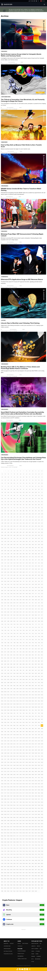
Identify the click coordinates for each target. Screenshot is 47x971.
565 (17, 593)
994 (2, 688)
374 (33, 550)
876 (26, 661)
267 (5, 529)
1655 (11, 832)
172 (14, 507)
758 (8, 636)
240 (8, 523)
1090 (39, 707)
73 (11, 486)
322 (2, 541)
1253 (24, 744)
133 (23, 498)
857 (11, 658)
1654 (8, 832)
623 (23, 606)
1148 (2, 722)
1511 (42, 799)
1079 (5, 707)
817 (17, 648)
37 (29, 477)
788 (14, 642)
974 (27, 682)
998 (14, 688)
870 (8, 661)
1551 (36, 808)
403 (36, 556)
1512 (2, 802)
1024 (8, 694)
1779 (5, 860)
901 (17, 667)
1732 (33, 848)
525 (23, 584)
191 (29, 510)
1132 (39, 716)
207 (36, 514)
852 (39, 655)
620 (14, 606)
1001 (23, 688)
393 (5, 556)
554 (27, 590)
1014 (20, 691)
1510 (39, 799)
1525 (42, 802)
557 (36, 590)
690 (14, 621)
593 (17, 599)
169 (5, 507)
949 (36, 676)
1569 (5, 814)
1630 (20, 826)
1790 (39, 860)
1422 (27, 780)
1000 (20, 688)
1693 (42, 839)
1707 (42, 842)
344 (27, 544)
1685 (17, 839)
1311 (29, 756)
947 (30, 676)
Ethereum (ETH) (5, 276)
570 (33, 593)
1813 (23, 866)
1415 (5, 780)
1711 (11, 845)
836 (33, 652)
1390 (14, 774)
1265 (17, 747)
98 (2, 492)
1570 (8, 814)
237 (42, 520)
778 (26, 639)
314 (20, 538)
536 (14, 587)
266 (2, 529)
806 (27, 645)
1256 (33, 744)
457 (30, 569)
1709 (5, 845)
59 (11, 483)
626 (33, 606)
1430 (8, 783)
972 (20, 682)
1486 (8, 796)
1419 (17, 780)
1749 (42, 851)
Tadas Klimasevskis (6, 329)
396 (14, 556)
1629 (17, 826)
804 (20, 645)
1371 (42, 768)
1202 (39, 731)
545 (42, 587)
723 (30, 627)
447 (42, 566)
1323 (24, 759)
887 (17, 664)
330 (26, 541)
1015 (23, 691)
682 (33, 618)
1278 (14, 750)
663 (17, 615)
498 (27, 578)
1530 (14, 805)
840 (2, 655)
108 (32, 492)
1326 (33, 759)
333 (36, 541)
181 (42, 507)
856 (8, 658)
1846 (39, 872)
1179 (11, 728)
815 (11, 648)
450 (8, 569)
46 (14, 480)
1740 (14, 851)
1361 (11, 768)
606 (14, 602)
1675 (30, 836)
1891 (5, 885)
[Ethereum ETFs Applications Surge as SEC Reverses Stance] (23, 274)
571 (36, 593)
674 (8, 618)
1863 (5, 878)
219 (29, 517)
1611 (5, 823)
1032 (33, 694)
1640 (8, 829)
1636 (39, 826)
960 (27, 679)
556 (33, 590)
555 (30, 590)
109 (36, 492)
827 (5, 652)
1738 (8, 851)
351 (5, 547)
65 (29, 483)
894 (39, 664)
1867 (17, 878)
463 (5, 572)
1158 (33, 722)
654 (33, 612)
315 (23, 538)
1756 (20, 854)
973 (23, 682)
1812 (20, 866)
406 (2, 560)
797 (42, 642)
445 (36, 566)
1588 (21, 817)
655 (36, 612)
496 (20, 578)
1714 (20, 845)
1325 (30, 759)
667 (30, 615)
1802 (33, 863)
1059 (30, 701)
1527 (5, 805)
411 (17, 560)
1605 (30, 820)
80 (32, 486)
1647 (30, 829)
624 (27, 606)
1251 (17, 744)
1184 (27, 728)
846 (20, 655)
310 (8, 538)
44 (8, 480)
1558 (14, 811)
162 (26, 504)
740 (39, 630)
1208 (14, 734)
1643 (17, 829)
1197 (23, 731)
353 (11, 547)
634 (14, 609)
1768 (14, 857)
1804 (39, 863)
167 (42, 504)
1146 (39, 719)
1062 (39, 701)
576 (8, 596)
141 (5, 501)
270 (14, 529)
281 (5, 532)
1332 (8, 762)
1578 (33, 814)
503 (42, 578)
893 (36, 664)
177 (29, 507)
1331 (5, 762)
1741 (17, 851)
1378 (20, 771)
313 (17, 538)
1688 (27, 839)
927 (11, 673)
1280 (21, 750)
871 (11, 661)
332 (33, 541)
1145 (36, 719)
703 (11, 624)
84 (2, 489)
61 (17, 483)
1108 (8, 713)
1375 (11, 771)
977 (36, 682)
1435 (24, 783)
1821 (5, 869)
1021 (42, 691)
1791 (42, 860)
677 (17, 618)
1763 (42, 854)
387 (30, 553)
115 (11, 495)
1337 (24, 762)
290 (33, 532)
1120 (2, 716)
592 (14, 599)
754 (39, 633)
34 (20, 477)
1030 (27, 694)
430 (33, 563)
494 (14, 578)
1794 (8, 863)
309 (5, 538)
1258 (39, 744)
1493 (30, 796)
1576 (27, 814)
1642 (14, 829)
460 (39, 569)
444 (33, 566)
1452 (33, 786)
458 (33, 569)
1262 (8, 747)
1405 (17, 777)
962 (33, 679)
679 (23, 618)
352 (8, 547)
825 (42, 648)
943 (17, 676)
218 (26, 517)
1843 (30, 872)
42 (2, 480)
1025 (11, 694)
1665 (42, 832)
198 (8, 514)
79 (29, 486)
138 (39, 498)
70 (2, 486)
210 (2, 517)
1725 (11, 848)
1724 (8, 848)
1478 (27, 793)
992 (39, 685)
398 (20, 556)
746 (14, 633)
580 (20, 596)
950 (39, 676)
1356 (39, 765)
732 (14, 630)
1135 (5, 719)
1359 (5, 768)
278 (39, 529)
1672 (21, 836)
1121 (5, 716)
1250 (14, 744)
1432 (14, 783)
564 (14, 593)
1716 (27, 845)
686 (2, 621)
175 (23, 507)
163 (29, 504)
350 (2, 547)
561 (5, 593)
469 (23, 572)
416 (33, 560)
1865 (11, 878)
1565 (36, 811)
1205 (5, 734)
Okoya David (4, 151)
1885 (30, 882)
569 (30, 593)
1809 (11, 866)
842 (8, 655)
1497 (42, 796)
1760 (33, 854)
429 (30, 563)
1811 (17, 866)
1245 (42, 740)
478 (8, 575)
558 (39, 590)
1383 (36, 771)
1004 (33, 688)
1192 (8, 731)
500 (33, 578)
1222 (14, 737)
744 (8, 633)
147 (23, 501)
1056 (20, 701)
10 (32, 471)
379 (5, 553)
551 (17, 590)
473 (36, 572)
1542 (8, 808)
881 (42, 661)
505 (5, 581)
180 (39, 507)
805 (23, 645)
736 (26, 630)
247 (30, 523)
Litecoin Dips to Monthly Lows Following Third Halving (20, 323)
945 (23, 676)
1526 (2, 805)
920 (33, 670)
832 (20, 652)
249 (36, 523)
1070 (20, 704)
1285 (36, 750)
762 (20, 636)
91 (23, 489)
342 (20, 544)
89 (17, 489)
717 (11, 627)
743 (5, 633)
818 (20, 648)
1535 (30, 805)
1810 (14, 866)
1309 (24, 756)
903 (23, 667)
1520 (27, 802)
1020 (39, 691)
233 (30, 520)
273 (23, 529)
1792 (2, 863)
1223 (17, 737)
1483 (42, 793)
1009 (5, 691)
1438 (33, 783)
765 (30, 636)
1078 (2, 707)
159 (17, 504)
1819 (42, 866)
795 (36, 642)
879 (36, 661)
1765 (5, 857)
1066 (8, 704)
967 (5, 682)
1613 (11, 823)
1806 (2, 866)
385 (23, 553)
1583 (5, 817)
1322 (20, 759)
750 (27, 633)
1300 (39, 753)
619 (11, 606)
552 (20, 590)
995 (5, 688)
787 (11, 642)
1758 (27, 854)
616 (2, 606)
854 (2, 658)
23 (29, 474)
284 (14, 532)
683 (36, 618)
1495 (36, 796)
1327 (36, 759)
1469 (42, 790)
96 (38, 489)
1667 (5, 836)
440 (20, 566)
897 (5, 667)
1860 (39, 875)
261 (29, 526)
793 (30, 642)
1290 (8, 753)
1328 (39, 759)
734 (20, 630)
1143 (30, 719)
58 (8, 483)
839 (42, 652)
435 (5, 566)
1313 (36, 756)
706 (20, 624)
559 (42, 590)
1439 (36, 783)
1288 (2, 753)
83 (41, 486)
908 (39, 667)
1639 (5, 829)
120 (26, 495)
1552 (39, 808)
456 (27, 569)
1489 (17, 796)
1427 (42, 780)
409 (11, 560)
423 (11, 563)
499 (30, 578)
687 (5, 621)
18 (14, 474)
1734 (39, 848)
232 (26, 520)
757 (5, 636)
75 (17, 486)
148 (26, 501)
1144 (33, 719)
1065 (5, 704)
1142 (27, 719)
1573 (17, 814)
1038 (8, 698)
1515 (11, 802)
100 (8, 492)
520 (8, 584)
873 (17, 661)
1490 (20, 796)
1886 (33, 882)
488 (39, 575)
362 (39, 547)
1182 (20, 728)
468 (20, 572)
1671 (17, 836)
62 (20, 483)
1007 (42, 688)
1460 (14, 790)
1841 (23, 872)
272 (20, 529)
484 (27, 575)
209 (42, 514)
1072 (27, 704)
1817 (36, 866)
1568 (2, 814)
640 (33, 609)
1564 (33, 811)
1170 (27, 725)
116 (14, 495)
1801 (30, 863)
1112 (20, 713)
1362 (14, 768)
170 (8, 507)
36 (26, 477)
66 (32, 483)
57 (5, 483)
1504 (20, 799)
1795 (11, 863)
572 (39, 593)
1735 (42, 848)
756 (2, 636)
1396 (33, 774)
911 (5, 670)
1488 (14, 796)
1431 (11, 783)
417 (36, 560)
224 (2, 520)
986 (20, 685)
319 (36, 538)
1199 (30, 731)
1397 (36, 774)
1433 (17, 783)
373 (30, 550)
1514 (8, 802)
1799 (24, 863)
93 (29, 489)
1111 (17, 713)
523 (17, 584)
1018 (33, 691)
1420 (20, 780)
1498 (2, 799)
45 (11, 480)
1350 (20, 765)
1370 (39, 768)
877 (30, 661)
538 (20, 587)
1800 (27, 863)
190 (26, 510)
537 (17, 587)
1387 (5, 774)
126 (2, 498)
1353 (30, 765)
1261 (5, 747)
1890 (2, 885)
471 (29, 572)
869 (5, 661)
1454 (39, 786)
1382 (33, 771)
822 (33, 648)
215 (17, 517)
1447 (17, 786)
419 (42, 560)
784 (2, 642)
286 (20, 532)
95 (35, 489)
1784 (21, 860)
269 (11, 529)
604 (8, 602)
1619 (30, 823)
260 (27, 526)
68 (38, 483)
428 (26, 563)
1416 (8, 780)
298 (14, 535)
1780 (8, 860)
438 (14, 566)
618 (8, 606)
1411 (36, 777)
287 (23, 532)
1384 (39, 771)
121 (29, 495)
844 (14, 655)
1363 (17, 768)
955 (11, 679)
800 (8, 645)
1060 (33, 701)
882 (2, 664)
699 (42, 621)
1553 (42, 808)
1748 (39, 851)
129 (11, 498)
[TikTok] (29, 1)
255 (11, 526)
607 (17, 602)
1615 (17, 823)
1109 (11, 713)
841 (5, 655)
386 (26, 553)
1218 (2, 737)
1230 (39, 737)
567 (23, 593)
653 (30, 612)
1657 (17, 832)
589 (5, 599)
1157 (30, 722)
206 (33, 514)
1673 (24, 836)
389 (36, 553)
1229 (36, 737)
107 (29, 492)
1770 (21, 857)
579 (17, 596)
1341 (36, 762)
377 (42, 550)
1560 (20, 811)
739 (36, 630)
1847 (42, 872)
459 (36, 569)
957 (17, 679)
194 (39, 510)
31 (11, 477)
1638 (2, 829)
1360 (8, 768)
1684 (14, 839)
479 (11, 575)
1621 (36, 823)
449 (5, 569)
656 (39, 612)
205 (30, 514)
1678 (39, 836)
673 (5, 618)
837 (36, 652)
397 (17, 556)
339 (11, 544)
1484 (2, 796)
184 (8, 510)
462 (2, 572)
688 (8, 621)
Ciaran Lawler (17, 62)
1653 (5, 832)
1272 (39, 747)
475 (42, 572)
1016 (27, 691)
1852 (14, 875)
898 (8, 667)
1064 (2, 704)
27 (41, 474)
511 (23, 581)
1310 (27, 756)
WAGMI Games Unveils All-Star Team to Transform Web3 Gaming (21, 189)
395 (11, 556)
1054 (14, 701)
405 (42, 556)
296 (8, 535)
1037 (5, 698)
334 (39, 541)
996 (8, 688)
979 (42, 682)
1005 (36, 688)
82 (38, 486)
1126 (20, 716)
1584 (8, 817)
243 (17, 523)
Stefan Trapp (25, 62)
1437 (30, 783)
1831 (36, 869)
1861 (42, 875)
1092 (2, 710)
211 (5, 517)
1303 (5, 756)
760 (14, 636)
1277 (11, 750)
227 (11, 520)
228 (14, 520)
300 (20, 535)
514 (33, 581)
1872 (33, 878)
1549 (30, 808)
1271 (36, 747)
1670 (14, 836)
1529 (11, 805)
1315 (42, 756)
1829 (30, 869)
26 (38, 474)
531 (42, 584)
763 (23, 636)
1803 (36, 863)
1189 (42, 728)
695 (30, 621)
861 (23, 658)
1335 (17, 762)
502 (39, 578)
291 (36, 532)
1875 (42, 878)
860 (20, 658)
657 (42, 612)
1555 (5, 811)
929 (17, 673)
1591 (30, 817)
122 (32, 495)
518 (2, 584)
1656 (14, 832)
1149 (5, 722)
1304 (8, 756)
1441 (42, 783)
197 (5, 514)
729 (5, 630)
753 (36, 633)
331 (29, 541)
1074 (33, 704)
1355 (36, 765)
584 (33, 596)
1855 (24, 875)
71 (5, 486)
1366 (27, 768)
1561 (23, 811)
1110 (14, 713)
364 (2, 550)
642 (39, 609)
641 (36, 609)
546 (2, 590)
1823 (11, 869)
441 (23, 566)
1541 (5, 808)
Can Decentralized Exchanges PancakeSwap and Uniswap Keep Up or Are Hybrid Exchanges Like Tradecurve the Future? (23, 458)
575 (5, 596)
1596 (2, 820)
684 (39, 618)
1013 (17, 691)
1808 (8, 866)
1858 (33, 875)
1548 (27, 808)
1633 (30, 826)
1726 (14, 848)
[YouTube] (32, 1)
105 (23, 492)
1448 (20, 786)
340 (14, 544)
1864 (8, 878)
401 (29, 556)
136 (32, 498)
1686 (20, 839)
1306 (14, 756)
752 (33, 633)
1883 (24, 882)
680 (27, 618)
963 (36, 679)
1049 (42, 698)
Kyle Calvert (4, 242)
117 (17, 495)
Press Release (4, 374)
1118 (39, 713)
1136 (8, 719)
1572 (14, 814)
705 (17, 624)
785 (5, 642)
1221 (11, 737)
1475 (17, 793)
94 (32, 489)
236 (39, 520)
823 (36, 648)
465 (11, 572)
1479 (30, 793)
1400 (2, 777)
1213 (30, 734)
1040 (14, 698)
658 (2, 615)
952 (2, 679)
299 (17, 535)
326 (14, 541)
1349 (17, 765)
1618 (27, 823)
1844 (33, 872)
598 (33, 599)
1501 (11, 799)
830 (14, 652)
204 (27, 514)
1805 (42, 863)
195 (42, 510)
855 (5, 658)
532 (2, 587)
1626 (8, 826)
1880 (14, 882)
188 (20, 510)
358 (26, 547)
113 (5, 495)
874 (20, 661)
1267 (24, 747)
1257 (36, 744)
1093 (5, 710)
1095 (11, 710)
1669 (11, 836)
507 (11, 581)
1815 (30, 866)
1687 (24, 839)
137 (36, 498)
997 (11, 688)
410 (14, 560)
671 (42, 615)
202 (20, 514)
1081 (11, 707)
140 (2, 501)
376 (39, 550)
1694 (2, 842)
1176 (2, 728)
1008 (2, 691)
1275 (5, 750)
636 (20, 609)
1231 (42, 737)
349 (42, 544)
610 (26, 602)
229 (17, 520)
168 (2, 507)
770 (2, 639)
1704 (33, 842)
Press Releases (5, 185)
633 (11, 609)
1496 (39, 796)
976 (33, 682)
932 (26, 673)
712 (39, 624)
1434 (20, 783)
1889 (42, 882)
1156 (27, 722)
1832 (39, 869)
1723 (5, 848)
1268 (27, 747)
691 (17, 621)
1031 (30, 694)
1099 (24, 710)
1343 (42, 762)
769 (42, 636)
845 (17, 655)
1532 (21, 805)
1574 (20, 814)
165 (36, 504)
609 (23, 602)
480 (14, 575)
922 (39, 670)
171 (11, 507)
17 (11, 474)
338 (8, 544)
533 (5, 587)
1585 (11, 817)
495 (17, 578)
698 (39, 621)
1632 (27, 826)
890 (27, 664)
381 (11, 553)
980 (2, 685)
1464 (27, 790)
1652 (2, 832)
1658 (20, 832)
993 (42, 685)
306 (39, 535)
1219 (5, 737)
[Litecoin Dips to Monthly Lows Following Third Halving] (23, 317)
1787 (30, 860)
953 (5, 679)
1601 (17, 820)
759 (11, 636)
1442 (2, 786)
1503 (17, 799)
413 (23, 560)
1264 (14, 747)
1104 (39, 710)
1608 (39, 820)
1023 (5, 694)
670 (39, 615)
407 (5, 560)
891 (29, 664)
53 (35, 480)
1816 (33, 866)
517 (42, 581)
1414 (2, 780)
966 (2, 682)
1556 (8, 811)
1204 (2, 734)
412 (20, 560)
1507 (30, 799)
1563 (30, 811)
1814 (27, 866)
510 (20, 581)
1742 (21, 851)
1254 (27, 744)
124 (39, 495)
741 (42, 630)
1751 (5, 854)
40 (38, 477)
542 (33, 587)
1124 (14, 716)
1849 (5, 875)
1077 (42, 704)
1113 (23, 713)
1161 (42, 722)
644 (2, 612)
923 (42, 670)
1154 (20, 722)
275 (30, 529)
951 (42, 676)
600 (39, 599)
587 (42, 596)
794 (33, 642)
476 (2, 575)
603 (5, 602)
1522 (33, 802)
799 (5, 645)
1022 (2, 694)
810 (39, 645)
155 (5, 504)
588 (2, 599)
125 (42, 495)
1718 (33, 845)
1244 (39, 740)
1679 (42, 836)
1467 (36, 790)
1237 (17, 740)
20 (20, 474)
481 (17, 575)
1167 (17, 725)
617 (5, 606)
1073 (30, 704)
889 (23, 664)
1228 (33, 737)
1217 (42, 734)
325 (11, 541)
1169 (23, 725)
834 (26, 652)
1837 (11, 872)
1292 (14, 753)
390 (39, 553)
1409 (30, 777)
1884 (27, 882)
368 (14, 550)
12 (38, 471)
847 (23, 655)
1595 (42, 817)
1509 (36, 799)
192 (32, 510)
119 (23, 495)
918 (26, 670)
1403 (11, 777)
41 (41, 477)
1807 (5, 866)
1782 (14, 860)
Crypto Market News (6, 96)
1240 (27, 740)
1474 (14, 793)
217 (23, 517)
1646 (27, 829)
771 (5, 639)
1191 (5, 731)
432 (39, 563)
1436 (27, 783)
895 (42, 664)
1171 (29, 725)
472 (33, 572)
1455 (42, 786)
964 (39, 679)
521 (11, 584)
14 (2, 474)
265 (42, 526)
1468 (39, 790)
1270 (33, 747)
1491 (23, 796)
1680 (2, 839)
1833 (42, 869)
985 (17, 685)
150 (33, 501)
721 (23, 627)
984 (14, 685)
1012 (14, 691)
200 (14, 514)
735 (23, 630)
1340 (33, 762)
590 (8, 599)
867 (42, 658)
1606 (33, 820)
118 (20, 495)
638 (26, 609)
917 (23, 670)
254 (8, 526)
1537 (36, 805)
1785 (24, 860)
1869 (24, 878)
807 (30, 645)
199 (11, 514)
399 (23, 556)
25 (35, 474)
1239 (24, 740)
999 (17, 688)
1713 (17, 845)
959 (23, 679)
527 (30, 584)
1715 (23, 845)
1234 (8, 740)
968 (8, 682)
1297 (30, 753)
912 (8, 670)
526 (27, 584)
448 (2, 569)
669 (36, 615)
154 (2, 504)
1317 (5, 759)
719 (17, 627)
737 (30, 630)
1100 (27, 710)
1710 (8, 845)
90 (20, 489)
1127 (23, 716)
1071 (23, 704)
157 (11, 504)
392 (2, 556)
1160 (39, 722)
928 (14, 673)
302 (26, 535)
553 (23, 590)
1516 (14, 802)
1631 (23, 826)
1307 (17, 756)
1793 (5, 863)
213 (11, 517)
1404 (14, 777)
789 (17, 642)
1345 (5, 765)
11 (35, 471)
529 (36, 584)
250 (39, 523)
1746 (33, 851)
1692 (39, 839)
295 (5, 535)
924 (2, 673)
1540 (2, 808)
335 (42, 541)
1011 (11, 691)
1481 (36, 793)
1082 (14, 707)
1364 (20, 768)
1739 (11, 851)
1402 (8, 777)
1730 (27, 848)
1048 (39, 698)
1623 (42, 823)
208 (39, 514)
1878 (8, 882)
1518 (20, 802)
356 (20, 547)
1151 (11, 722)
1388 (8, 774)
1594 (39, 817)
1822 (8, 869)
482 (20, 575)
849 (30, 655)
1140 (20, 719)
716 (8, 627)
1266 (20, 747)
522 (14, 584)
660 (8, 615)
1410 (33, 777)
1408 (27, 777)
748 (20, 633)
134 (26, 498)
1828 (27, 869)
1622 (39, 823)
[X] (38, 1)
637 (23, 609)
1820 (2, 869)
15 (5, 474)
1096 (14, 710)
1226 (27, 737)
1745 (30, 851)
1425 (36, 780)
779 (30, 639)
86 (8, 489)
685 (42, 618)
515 (36, 581)
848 (26, 655)
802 (14, 645)
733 (17, 630)
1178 (8, 728)
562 (8, 593)
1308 (21, 756)
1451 (30, 786)
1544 (14, 808)
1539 (42, 805)
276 (33, 529)
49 (23, 480)
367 (11, 550)
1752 (8, 854)
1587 (17, 817)
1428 (2, 783)
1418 (14, 780)
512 (26, 581)
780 (33, 639)
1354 (33, 765)
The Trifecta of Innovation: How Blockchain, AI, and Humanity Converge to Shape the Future (23, 100)
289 (30, 532)
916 (20, 670)
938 (2, 676)
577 (11, 596)
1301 (42, 753)
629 (42, 606)
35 (23, 477)
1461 (17, 790)
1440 (39, 783)
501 (36, 578)
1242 (33, 740)
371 (23, 550)
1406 (20, 777)
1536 (33, 805)
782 (39, 639)
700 (2, 624)
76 (20, 486)
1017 (30, 691)
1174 (39, 725)
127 (5, 498)
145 (17, 501)
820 (26, 648)
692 (20, 621)
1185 (30, 728)
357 (23, 547)
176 (26, 507)
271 (17, 529)
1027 (17, 694)
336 (2, 544)
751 (29, 633)
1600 (14, 820)
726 (39, 627)
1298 (33, 753)
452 (14, 569)
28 (2, 477)
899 (11, 667)
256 (14, 526)
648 (14, 612)
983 (11, 685)
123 (36, 495)
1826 (21, 869)
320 (39, 538)
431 (36, 563)
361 (36, 547)
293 (42, 532)
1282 (27, 750)
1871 (30, 878)
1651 (42, 829)
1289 (5, 753)
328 (20, 541)
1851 (11, 875)
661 (11, 615)
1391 (17, 774)
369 (17, 550)
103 (17, 492)
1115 (29, 713)
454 (20, 569)
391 (42, 553)
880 (39, 661)
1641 (11, 829)
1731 (30, 848)
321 (42, 538)
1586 (14, 817)
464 (8, 572)
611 (29, 602)
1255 (30, 744)
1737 (5, 851)
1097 (17, 710)
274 (26, 529)
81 (35, 486)
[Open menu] (44, 4)
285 (17, 532)
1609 (42, 820)
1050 (2, 701)
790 (20, 642)
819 (23, 648)
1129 (30, 716)
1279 (17, 750)
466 (14, 572)
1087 (30, 707)
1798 (21, 863)
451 (11, 569)
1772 (27, 857)
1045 (30, 698)
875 (23, 661)
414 (26, 560)
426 (20, 563)
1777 (42, 857)
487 (36, 575)
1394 (27, 774)
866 (39, 658)
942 (14, 676)
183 (5, 510)
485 (30, 575)
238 (2, 523)
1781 (11, 860)
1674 (27, 836)
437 (11, 566)
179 (36, 507)
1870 (27, 878)
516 (39, 581)
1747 (36, 851)
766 (33, 636)
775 (17, 639)
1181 (17, 728)
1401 (5, 777)
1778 (2, 860)
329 (23, 541)
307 (42, 535)
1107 (5, 713)
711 (35, 624)
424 (14, 563)
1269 (30, 747)
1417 (11, 780)
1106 (2, 713)
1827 (24, 869)
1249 (11, 744)
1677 (36, 836)
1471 (5, 793)
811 (42, 645)
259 (23, 526)
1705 (36, 842)
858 (14, 658)
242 (14, 523)
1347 (11, 765)
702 (8, 624)
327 (17, 541)
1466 (33, 790)
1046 (33, 698)
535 (11, 587)
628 (39, 606)
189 (23, 510)
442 (27, 566)
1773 (30, 857)
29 (5, 477)
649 (17, 612)
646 (8, 612)
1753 (11, 854)
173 (17, 507)
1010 (8, 691)
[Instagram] (36, 1)
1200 (33, 731)
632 (8, 609)
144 (14, 501)
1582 (2, 817)
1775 (36, 857)
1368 (33, 768)
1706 (39, 842)
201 (17, 514)
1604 (27, 820)
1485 (5, 796)
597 (30, 599)
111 (41, 492)
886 (14, 664)
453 (17, 569)
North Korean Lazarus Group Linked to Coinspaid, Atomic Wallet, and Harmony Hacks (21, 55)
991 (36, 685)
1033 (36, 694)
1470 (2, 793)
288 (26, 532)
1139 (17, 719)
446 (39, 566)
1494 (33, 796)
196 (2, 514)
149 (29, 501)
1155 (23, 722)
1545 (17, 808)
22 (26, 474)
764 (27, 636)
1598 (8, 820)
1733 (36, 848)
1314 (39, 756)
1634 (33, 826)
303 (30, 535)
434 (2, 566)
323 (5, 541)
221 (36, 517)
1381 (30, 771)
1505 (24, 799)
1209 (17, 734)
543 (36, 587)
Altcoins (3, 320)
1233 (5, 740)
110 (38, 492)
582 (26, 596)
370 (20, 550)
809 (36, 645)
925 (5, 673)
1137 (11, 719)
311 (11, 538)
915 (17, 670)
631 (5, 609)
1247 (5, 744)
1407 (24, 777)
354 (14, 547)
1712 (14, 845)
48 (20, 480)
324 (8, 541)
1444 (8, 786)
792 (26, 642)
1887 (36, 882)
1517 (17, 802)
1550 (33, 808)
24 (32, 474)
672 (2, 618)
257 (17, 526)
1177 (5, 728)
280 (2, 532)
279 (42, 529)
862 (26, 658)
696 (33, 621)
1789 (36, 860)
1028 (21, 694)
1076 (39, 704)
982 (8, 685)
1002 (27, 688)
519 (5, 584)
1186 (33, 728)
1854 (20, 875)
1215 (36, 734)
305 (36, 535)
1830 (33, 869)
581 (23, 596)
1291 (11, 753)
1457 (5, 790)
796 (39, 642)
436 (8, 566)
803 (17, 645)
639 (30, 609)
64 (26, 483)
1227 (30, 737)
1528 (8, 805)
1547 (24, 808)
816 (14, 648)
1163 (5, 725)
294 (2, 535)
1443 (5, 786)
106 (26, 492)
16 (8, 474)
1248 (8, 744)
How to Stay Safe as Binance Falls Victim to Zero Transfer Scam (21, 146)
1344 (2, 765)
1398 (39, 774)
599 (36, 599)
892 (33, 664)
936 (39, 673)
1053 (11, 701)
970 (14, 682)
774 (14, 639)
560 (2, 593)
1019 (36, 691)
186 (14, 510)
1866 (14, 878)
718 (14, 627)
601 (42, 599)
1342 (39, 762)
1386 (2, 774)
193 (36, 510)
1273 (42, 747)
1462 (20, 790)
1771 (23, 857)
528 (33, 584)
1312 (33, 756)
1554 (2, 811)
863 (30, 658)
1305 (11, 756)
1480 (33, 793)
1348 (14, 765)
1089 (36, 707)
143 (11, 501)
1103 (36, 710)
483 (23, 575)
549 (11, 590)
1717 (30, 845)
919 (29, 670)
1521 (30, 802)
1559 (17, 811)
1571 (11, 814)
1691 (36, 839)
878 (33, 661)
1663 (36, 832)
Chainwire (4, 196)
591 (11, 599)
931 (23, 673)
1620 (33, 823)
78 (26, 486)
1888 (39, 882)
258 (20, 526)
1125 (17, 716)
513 (29, 581)
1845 (36, 872)
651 (23, 612)
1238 (20, 740)
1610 (2, 823)
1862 (2, 878)
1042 (20, 698)
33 (17, 477)
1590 (27, 817)
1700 (20, 842)
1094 (8, 710)
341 (17, 544)
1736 (2, 851)
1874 (39, 878)
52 (32, 480)
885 (11, 664)
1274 (2, 750)
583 (30, 596)
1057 (24, 701)
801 (11, 645)
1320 (14, 759)
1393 (24, 774)
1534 (27, 805)
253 (5, 526)
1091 (42, 707)
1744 (27, 851)
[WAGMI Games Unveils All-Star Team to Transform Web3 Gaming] (23, 183)
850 (33, 655)
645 (5, 612)
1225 (24, 737)
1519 (23, 802)
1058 (27, 701)
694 (27, 621)
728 (2, 630)
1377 (17, 771)
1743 (24, 851)
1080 (8, 707)
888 (20, 664)
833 (23, 652)
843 (11, 655)
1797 (17, 863)
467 (17, 572)
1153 (17, 722)
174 (20, 507)
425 (17, 563)
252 (2, 526)
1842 (27, 872)
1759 (30, 854)
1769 (17, 857)
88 (14, 489)
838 (39, 652)
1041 (17, 698)
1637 (42, 826)
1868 (21, 878)
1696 (8, 842)
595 (23, 599)
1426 (39, 780)
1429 (5, 783)
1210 (20, 734)
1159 (36, 722)
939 (5, 676)
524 (20, 584)
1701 (23, 842)
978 (39, 682)
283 (11, 532)
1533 (24, 805)
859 (17, 658)
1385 (42, 771)
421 (5, 563)
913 (11, 670)
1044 (27, 698)
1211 (23, 734)
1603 (24, 820)
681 (29, 618)
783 (42, 639)
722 (26, 627)
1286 (39, 750)
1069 (17, 704)
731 (11, 630)
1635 (36, 826)
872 (14, 661)
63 (23, 483)
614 (39, 602)
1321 (17, 759)
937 (42, 673)
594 (20, 599)
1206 (8, 734)
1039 (11, 698)
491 (5, 578)
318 (32, 538)
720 (20, 627)
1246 (2, 744)
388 (33, 553)
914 (14, 670)
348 (39, 544)
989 (30, 685)
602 (2, 602)
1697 (11, 842)
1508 (33, 799)
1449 (24, 786)
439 (17, 566)
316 (26, 538)
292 (39, 532)
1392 (21, 774)
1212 (26, 734)
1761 (36, 854)
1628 (14, 826)
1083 (17, 707)
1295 (24, 753)
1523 (36, 802)
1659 (24, 832)
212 (8, 517)
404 (39, 556)
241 (11, 523)
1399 (42, 774)
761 (17, 636)
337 (5, 544)
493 (11, 578)
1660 (27, 832)
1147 (42, 719)
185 (11, 510)
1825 (17, 869)
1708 (2, 845)
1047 (36, 698)
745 (11, 633)
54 (38, 480)
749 (23, 633)
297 (11, 535)
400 (27, 556)
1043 (24, 698)
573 (42, 593)
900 (14, 667)
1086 (27, 707)
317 (29, 538)
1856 (27, 875)
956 (14, 679)
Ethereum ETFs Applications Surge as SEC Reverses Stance (22, 279)
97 (42, 489)
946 (27, 676)
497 (23, 578)
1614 (14, 823)
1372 (2, 771)
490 (2, 578)
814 (8, 648)
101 (11, 492)
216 (20, 517)
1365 (24, 768)
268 (8, 529)
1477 (24, 793)
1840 (20, 872)
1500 (8, 799)
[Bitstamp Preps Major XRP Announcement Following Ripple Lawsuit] (23, 228)
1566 (39, 811)
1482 (39, 793)
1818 (39, 866)
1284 (33, 750)
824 (39, 648)
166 (39, 504)
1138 (14, 719)
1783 (17, 860)
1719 (36, 845)
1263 (11, 747)
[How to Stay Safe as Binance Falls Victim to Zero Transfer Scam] (23, 139)
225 (5, 520)
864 (33, 658)
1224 (21, 737)
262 (33, 526)
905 (30, 667)
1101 (29, 710)
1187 (36, 728)
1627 (11, 826)
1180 (14, 728)
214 (14, 517)
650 (20, 612)
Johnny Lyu (4, 107)
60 (14, 483)
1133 (42, 716)
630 (2, 609)
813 (5, 648)
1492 (27, 796)
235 (36, 520)
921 (36, 670)
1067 (11, 704)
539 (23, 587)
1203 (42, 731)
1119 (42, 713)
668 (33, 615)
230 (20, 520)
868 (2, 661)
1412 (39, 777)
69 (42, 483)
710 (32, 624)
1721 (42, 845)
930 (20, 673)
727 (42, 627)
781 (36, 639)
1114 (26, 713)
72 (8, 486)
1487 (11, 796)
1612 (8, 823)
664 (20, 615)
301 (23, 535)
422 (8, 563)
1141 (23, 719)
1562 (27, 811)
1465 (30, 790)
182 (2, 510)
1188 (39, 728)
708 (26, 624)
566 (20, 593)
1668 (8, 836)
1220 (8, 737)
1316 (2, 759)
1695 (5, 842)
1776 (39, 857)
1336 (21, 762)
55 (42, 480)
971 (17, 682)
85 (5, 489)
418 (39, 560)
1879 (11, 882)
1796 (14, 863)
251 (42, 523)
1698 (14, 842)
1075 (36, 704)
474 (39, 572)
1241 (30, 740)
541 (29, 587)
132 (20, 498)
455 (23, 569)
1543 (11, 808)
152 (39, 501)
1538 (39, 805)
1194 (14, 731)
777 (23, 639)
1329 (42, 759)
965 (42, 679)
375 (36, 550)
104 (20, 492)
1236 (14, 740)
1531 (17, 805)
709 (30, 624)
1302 (2, 756)
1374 (8, 771)
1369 (36, 768)
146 (20, 501)
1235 (11, 740)
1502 (14, 799)
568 (27, 593)
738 (33, 630)
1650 (39, 829)
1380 (27, 771)
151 (35, 501)
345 (30, 544)
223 (42, 517)
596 (27, 599)
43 (5, 480)
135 (29, 498)
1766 (8, 857)
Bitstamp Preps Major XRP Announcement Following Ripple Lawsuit (22, 235)
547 (5, 590)
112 (2, 495)
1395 (30, 774)
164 (33, 504)
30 (8, 477)
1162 (2, 725)
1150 (8, 722)
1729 (24, 848)
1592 (33, 817)
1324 (27, 759)
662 (14, 615)
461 (42, 569)
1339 (30, 762)
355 (17, 547)
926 (8, 673)
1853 (17, 875)
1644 (20, 829)
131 (17, 498)
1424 (33, 780)
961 (29, 679)
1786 (27, 860)
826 (2, 652)
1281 (23, 750)
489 (42, 575)
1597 (5, 820)
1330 (2, 762)
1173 (36, 725)
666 (27, 615)
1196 (20, 731)
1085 (24, 707)
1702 (27, 842)
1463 (24, 790)
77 (23, 486)
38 (32, 477)
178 (32, 507)
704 (14, 624)
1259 (42, 744)
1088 (33, 707)
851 (36, 655)
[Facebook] (31, 1)
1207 (11, 734)
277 (36, 529)
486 (33, 575)
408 (8, 560)
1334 (14, 762)
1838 (14, 872)
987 (23, 685)
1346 (8, 765)
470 (27, 572)
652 (27, 612)
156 (8, 504)
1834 (2, 872)
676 (14, 618)
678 (20, 618)
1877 (5, 882)
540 (27, 587)
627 (36, 606)
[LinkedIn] (34, 1)
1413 (42, 777)
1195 (17, 731)
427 (23, 563)
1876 (2, 882)
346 (33, 544)
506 (8, 581)
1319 (11, 759)
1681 (5, 839)
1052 (8, 701)
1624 (2, 826)
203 (23, 514)
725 (36, 627)
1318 (8, 759)
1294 (20, 753)
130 (14, 498)
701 (5, 624)
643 (42, 609)
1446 (14, 786)
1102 (33, 710)
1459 (11, 790)
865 (36, 658)
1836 (8, 872)
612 (32, 602)
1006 (39, 688)
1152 (14, 722)
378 (2, 553)
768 (39, 636)
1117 (36, 713)
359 (30, 547)
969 (11, 682)
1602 (20, 820)
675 (11, 618)
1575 (24, 814)
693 (23, 621)
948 (33, 676)
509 (17, 581)
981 (5, 685)
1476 (20, 793)
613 (36, 602)
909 (42, 667)
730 (8, 630)
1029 (24, 694)
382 (14, 553)
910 (2, 670)
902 (20, 667)
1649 (36, 829)
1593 (36, 817)
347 (36, 544)
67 (35, 483)
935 (36, 673)
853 (42, 655)
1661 (30, 832)
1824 (14, 869)
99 (5, 492)
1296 (27, 753)
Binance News (4, 142)
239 (5, 523)
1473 (11, 793)
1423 (30, 780)
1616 (20, 823)
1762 (39, 854)
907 (36, 667)
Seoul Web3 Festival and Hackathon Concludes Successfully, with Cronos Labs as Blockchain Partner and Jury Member (22, 413)
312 (14, 538)
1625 (5, 826)
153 (42, 501)
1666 (2, 836)
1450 (27, 786)
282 (8, 532)
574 (2, 596)
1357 (42, 765)
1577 (30, 814)
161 (23, 504)
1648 (33, 829)
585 (36, 596)
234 (33, 520)
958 (20, 679)
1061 (36, 701)
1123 (11, 716)
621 (17, 606)
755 (42, 633)
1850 (8, 875)
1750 (2, 854)
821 (29, 648)
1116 (33, 713)
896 (2, 667)
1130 (33, 716)
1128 (26, 716)
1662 (33, 832)
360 (33, 547)
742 (2, 633)
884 (8, 664)
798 (2, 645)
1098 (20, 710)
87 (11, 489)
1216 (39, 734)
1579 (36, 814)
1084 (20, 707)
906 (33, 667)
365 (5, 550)
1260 (2, 747)
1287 (42, 750)
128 (8, 498)
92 (26, 489)
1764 (2, 857)
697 (36, 621)
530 (39, 584)
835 (30, 652)
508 (14, 581)
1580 (39, 814)
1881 (17, 882)
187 (17, 510)
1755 (17, 854)
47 (17, 480)
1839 (17, 872)
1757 (24, 854)
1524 (39, 802)
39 (35, 477)
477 (5, 575)
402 (33, 556)
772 (8, 639)
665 (23, 615)
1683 (11, 839)
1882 (20, 882)
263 (36, 526)
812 (2, 648)
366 (8, 550)
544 (39, 587)
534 (8, 587)
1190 (2, 731)
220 (33, 517)
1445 (11, 786)
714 (2, 627)
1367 (30, 768)
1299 (36, 753)
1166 (14, 725)
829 (11, 652)
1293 (17, 753)
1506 (27, 799)
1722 (2, 848)
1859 (36, 875)
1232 (2, 740)
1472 (8, 793)
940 (8, 676)
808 (33, 645)
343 (23, 544)
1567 (42, 811)
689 (11, 621)
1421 (23, 780)
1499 (5, 799)
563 (11, 593)
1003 (30, 688)
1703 (30, 842)
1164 (8, 725)
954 (8, 679)
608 (20, 602)
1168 (20, 725)
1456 (2, 790)
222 (39, 517)
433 (42, 563)
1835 (5, 872)
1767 (11, 857)
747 (17, 633)
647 (11, 612)
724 (33, 627)
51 (29, 480)
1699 (17, 842)
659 (5, 615)
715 (5, 627)
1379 (24, 771)
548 (8, 590)
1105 (42, 710)
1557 (11, 811)
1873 (36, 878)
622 (20, 606)
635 (17, 609)
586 (39, 596)
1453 (36, 786)
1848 (2, 875)
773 (11, 639)
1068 (14, 704)
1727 (17, 848)
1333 (11, 762)
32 (14, 477)
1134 (2, 719)
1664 (39, 832)
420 (2, 563)
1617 (23, 823)
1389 (11, 774)
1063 (42, 701)
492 (8, 578)
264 (39, 526)
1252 (21, 744)
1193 (11, 731)
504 (2, 581)
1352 (27, 765)
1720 (39, 845)
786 (8, 642)
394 (8, 556)
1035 (42, 694)
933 (30, 673)
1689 (30, 839)
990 (33, 685)
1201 (36, 731)
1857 (30, 875)
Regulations (4, 51)
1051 (5, 701)
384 (20, 553)
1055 (17, 701)
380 (8, 553)
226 (8, 520)
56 (2, 483)
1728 (20, 848)
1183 (23, 728)
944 (20, 676)
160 (20, 504)
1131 (36, 716)
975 (30, 682)
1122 (8, 716)
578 (14, 596)
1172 (33, 725)
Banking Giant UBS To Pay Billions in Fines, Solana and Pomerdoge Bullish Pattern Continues (20, 367)
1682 (8, 839)
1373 (5, 771)
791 (23, 642)
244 (20, 523)
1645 (24, 829)
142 (8, 501)
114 (8, 495)
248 (33, 523)
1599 (11, 820)
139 (42, 498)
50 (26, 480)
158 (14, 504)
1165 (11, 725)
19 (17, 474)
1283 (30, 750)
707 (23, 624)
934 (33, 673)
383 (17, 553)
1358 (2, 768)
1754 (14, 854)
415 (29, 560)
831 (17, 652)
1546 (20, 808)
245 (23, 523)
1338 (27, 762)
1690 (33, 839)
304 (33, 535)
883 (5, 664)
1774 (33, 857)
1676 (33, 836)
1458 (8, 790)
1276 (8, 750)
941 (11, 676)
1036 (2, 698)
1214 (33, 734)
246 (27, 523)
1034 (39, 694)
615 (42, 602)
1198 (27, 731)
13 (41, 471)
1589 (24, 817)
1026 (14, 694)
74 (14, 486)
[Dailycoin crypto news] (6, 4)
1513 (5, 802)
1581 (42, 814)
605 (11, 602)
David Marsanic (5, 62)
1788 (33, 860)
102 (14, 492)
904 (27, 667)
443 (30, 566)
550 (14, 590)
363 (42, 547)
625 (30, 606)
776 (20, 639)
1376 (14, 771)
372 (26, 550)
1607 (36, 820)
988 (26, 685)
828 (8, 652)
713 (42, 624)
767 (36, 636)
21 (23, 474)
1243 (36, 740)
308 (2, 538)
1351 (23, 765)
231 (23, 520)
